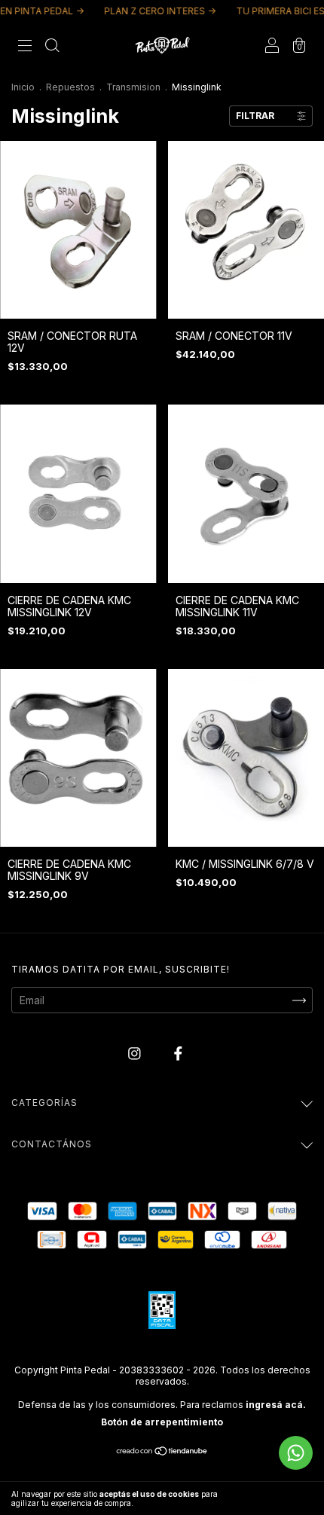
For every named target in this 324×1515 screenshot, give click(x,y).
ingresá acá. (276, 1404)
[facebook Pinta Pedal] (178, 1053)
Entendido (282, 1498)
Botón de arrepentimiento (162, 1422)
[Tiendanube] (162, 1452)
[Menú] (24, 46)
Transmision (133, 87)
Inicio (23, 87)
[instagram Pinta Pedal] (136, 1053)
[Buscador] (52, 46)
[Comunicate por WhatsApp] (296, 1453)
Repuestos (70, 87)
